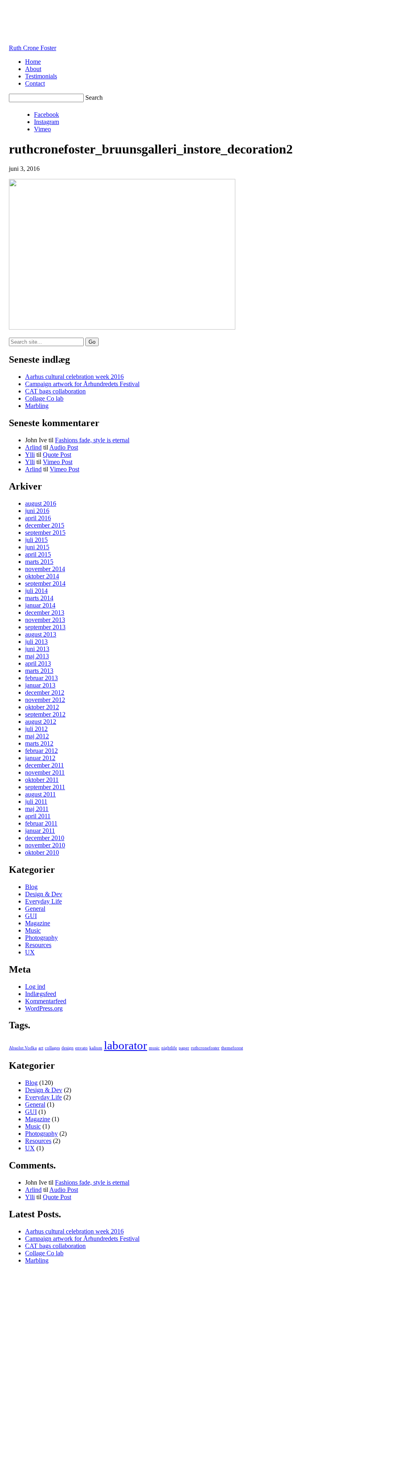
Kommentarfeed (45, 1001)
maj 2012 (37, 736)
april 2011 (38, 816)
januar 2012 (40, 757)
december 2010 (44, 837)
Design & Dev (43, 894)
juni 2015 (37, 547)
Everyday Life (43, 901)
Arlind (33, 447)
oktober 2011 (42, 779)
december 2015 (44, 525)
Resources (38, 944)
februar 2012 (41, 750)
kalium (95, 1048)
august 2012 (40, 721)
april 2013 (38, 663)
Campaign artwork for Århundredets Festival (82, 383)
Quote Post (57, 454)
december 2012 (44, 692)
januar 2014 (40, 605)
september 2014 (45, 583)
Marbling (37, 405)
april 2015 (38, 554)
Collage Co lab (44, 398)
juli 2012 (36, 728)
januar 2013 (40, 685)
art (40, 1048)
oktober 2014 (42, 576)
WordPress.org (44, 1008)
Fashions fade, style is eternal (92, 440)
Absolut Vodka (23, 1048)
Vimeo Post (57, 461)
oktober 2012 (42, 707)
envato (81, 1048)
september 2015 (45, 532)
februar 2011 (41, 823)
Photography (41, 937)
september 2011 (45, 787)
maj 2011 (37, 808)
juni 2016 (37, 510)
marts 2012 (39, 743)
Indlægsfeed (40, 993)
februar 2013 (41, 678)
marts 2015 (39, 561)
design (67, 1048)
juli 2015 (36, 539)
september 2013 (45, 627)
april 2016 (38, 518)
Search (94, 97)
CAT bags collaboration (55, 391)
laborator (125, 1045)
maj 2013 (37, 656)
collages (52, 1048)
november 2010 (45, 845)
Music (33, 930)
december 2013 (44, 612)
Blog (31, 886)
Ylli (30, 454)
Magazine (37, 923)
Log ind (35, 986)
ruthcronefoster (205, 1048)
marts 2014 (39, 598)
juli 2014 (36, 590)
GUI (31, 915)
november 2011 (45, 772)
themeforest (232, 1048)
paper (184, 1048)
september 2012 (45, 714)
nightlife (169, 1048)
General (35, 908)
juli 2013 (36, 641)
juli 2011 (36, 801)
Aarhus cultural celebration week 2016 (74, 376)
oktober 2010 (42, 852)
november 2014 (45, 568)
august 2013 (40, 634)
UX (30, 952)
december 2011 (44, 765)
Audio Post (63, 447)
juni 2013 (37, 648)
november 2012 (45, 699)
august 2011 (40, 794)
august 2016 (40, 503)
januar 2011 (40, 830)
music (154, 1048)
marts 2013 (39, 670)
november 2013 (45, 619)
